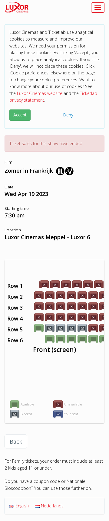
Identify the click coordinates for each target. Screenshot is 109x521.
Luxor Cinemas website (39, 93)
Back (16, 441)
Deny (68, 115)
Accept (20, 115)
